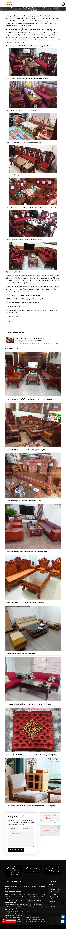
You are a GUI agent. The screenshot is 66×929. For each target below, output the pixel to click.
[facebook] (63, 921)
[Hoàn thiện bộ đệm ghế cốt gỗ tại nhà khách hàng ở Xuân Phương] (33, 374)
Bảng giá (52, 901)
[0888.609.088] (63, 916)
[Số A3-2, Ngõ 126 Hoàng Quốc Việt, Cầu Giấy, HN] (50, 818)
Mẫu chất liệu (54, 892)
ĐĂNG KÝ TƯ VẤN (16, 850)
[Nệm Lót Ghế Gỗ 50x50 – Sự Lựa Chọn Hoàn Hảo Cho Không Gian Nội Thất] (33, 730)
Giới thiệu (53, 894)
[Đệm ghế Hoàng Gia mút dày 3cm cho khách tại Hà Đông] (33, 577)
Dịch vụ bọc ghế (55, 889)
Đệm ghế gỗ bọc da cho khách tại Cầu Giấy (21, 653)
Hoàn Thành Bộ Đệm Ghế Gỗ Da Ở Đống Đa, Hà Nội (23, 501)
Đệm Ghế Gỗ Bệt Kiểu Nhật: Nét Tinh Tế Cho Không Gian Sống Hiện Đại (30, 806)
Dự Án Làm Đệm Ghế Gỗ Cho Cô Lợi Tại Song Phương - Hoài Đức (28, 704)
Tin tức (52, 904)
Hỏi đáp (52, 906)
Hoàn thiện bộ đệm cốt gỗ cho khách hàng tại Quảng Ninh (26, 450)
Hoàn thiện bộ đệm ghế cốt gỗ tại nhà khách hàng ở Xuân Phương (29, 399)
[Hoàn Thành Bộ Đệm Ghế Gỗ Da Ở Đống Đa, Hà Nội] (33, 475)
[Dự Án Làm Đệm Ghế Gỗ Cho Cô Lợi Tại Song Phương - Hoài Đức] (33, 679)
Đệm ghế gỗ (33, 10)
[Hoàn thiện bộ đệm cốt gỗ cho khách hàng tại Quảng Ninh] (33, 425)
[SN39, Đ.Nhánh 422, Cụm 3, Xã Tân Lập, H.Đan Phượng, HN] (50, 831)
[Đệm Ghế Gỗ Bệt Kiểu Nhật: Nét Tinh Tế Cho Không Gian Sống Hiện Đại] (33, 780)
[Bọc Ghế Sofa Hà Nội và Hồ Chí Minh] (8, 3)
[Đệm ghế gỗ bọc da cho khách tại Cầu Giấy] (33, 628)
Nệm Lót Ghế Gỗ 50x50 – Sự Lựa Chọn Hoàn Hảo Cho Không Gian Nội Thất (31, 755)
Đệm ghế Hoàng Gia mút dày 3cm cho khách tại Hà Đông (26, 602)
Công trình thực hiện (55, 898)
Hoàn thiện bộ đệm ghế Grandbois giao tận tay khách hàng (26, 551)
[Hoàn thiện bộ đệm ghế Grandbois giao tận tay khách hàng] (33, 526)
